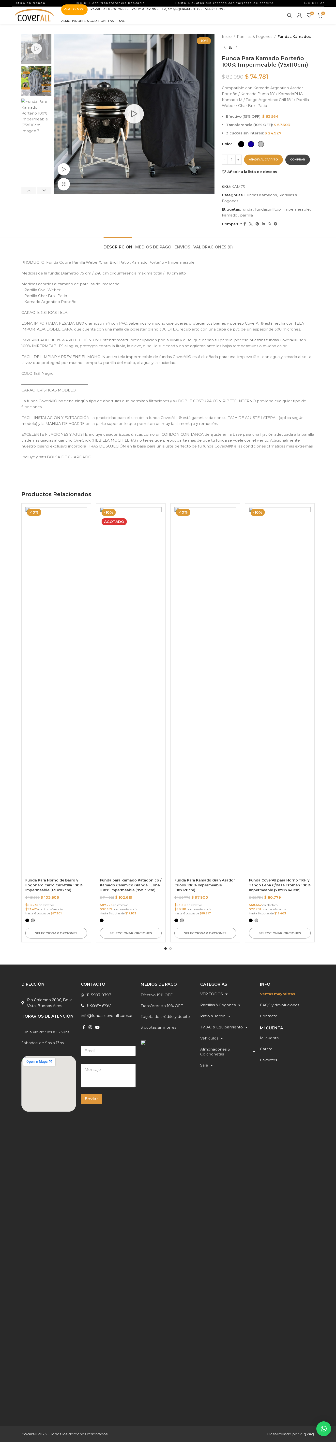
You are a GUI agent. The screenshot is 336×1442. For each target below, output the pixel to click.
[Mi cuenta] (299, 15)
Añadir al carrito (263, 159)
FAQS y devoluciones (279, 1005)
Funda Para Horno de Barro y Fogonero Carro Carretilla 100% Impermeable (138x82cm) (54, 885)
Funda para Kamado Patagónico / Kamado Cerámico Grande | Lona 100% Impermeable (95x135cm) (130, 885)
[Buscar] (289, 15)
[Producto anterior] (225, 47)
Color (227, 144)
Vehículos (209, 1038)
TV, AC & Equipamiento (221, 1027)
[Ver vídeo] (64, 169)
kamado (229, 215)
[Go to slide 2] (170, 948)
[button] (28, 190)
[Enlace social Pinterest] (257, 224)
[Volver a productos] (231, 47)
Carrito (266, 1049)
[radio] (241, 144)
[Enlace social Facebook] (245, 224)
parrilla (246, 215)
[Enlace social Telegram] (275, 224)
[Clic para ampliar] (64, 184)
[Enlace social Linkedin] (263, 224)
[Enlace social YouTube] (97, 1027)
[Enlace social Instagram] (90, 1027)
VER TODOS (211, 994)
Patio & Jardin (213, 1016)
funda (247, 209)
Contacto (268, 1016)
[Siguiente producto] (237, 47)
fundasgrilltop (268, 209)
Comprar (297, 159)
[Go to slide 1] (165, 948)
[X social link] (251, 224)
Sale (204, 1065)
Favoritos (268, 1060)
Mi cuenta (269, 1038)
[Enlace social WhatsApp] (269, 224)
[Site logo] (34, 15)
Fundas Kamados (294, 36)
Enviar (91, 1098)
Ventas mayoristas (277, 994)
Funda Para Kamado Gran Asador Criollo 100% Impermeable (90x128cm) (204, 885)
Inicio (227, 36)
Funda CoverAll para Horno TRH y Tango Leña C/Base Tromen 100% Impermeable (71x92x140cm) (280, 885)
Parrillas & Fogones (254, 36)
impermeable (297, 209)
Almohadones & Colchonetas (215, 1051)
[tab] (118, 244)
